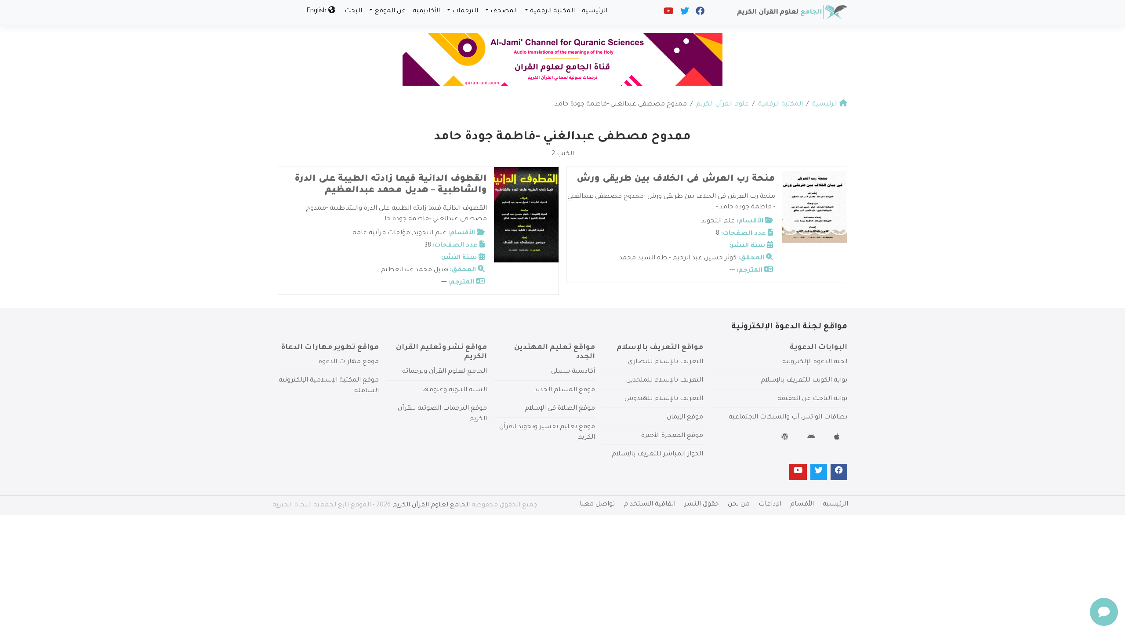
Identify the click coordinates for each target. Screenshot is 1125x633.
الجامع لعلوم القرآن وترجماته (444, 371)
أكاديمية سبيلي (573, 371)
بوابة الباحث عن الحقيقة (812, 399)
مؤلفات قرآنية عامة (381, 233)
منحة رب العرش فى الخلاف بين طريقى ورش (676, 179)
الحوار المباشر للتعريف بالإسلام (657, 454)
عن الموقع (390, 11)
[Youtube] (668, 13)
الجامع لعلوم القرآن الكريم (431, 505)
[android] (812, 438)
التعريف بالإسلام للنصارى (665, 362)
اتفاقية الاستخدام (649, 504)
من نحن (739, 504)
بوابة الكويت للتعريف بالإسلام (804, 380)
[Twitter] (684, 13)
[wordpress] (786, 438)
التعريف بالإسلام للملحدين (664, 380)
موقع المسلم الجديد (564, 390)
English (317, 11)
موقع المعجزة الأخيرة (672, 436)
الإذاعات (769, 504)
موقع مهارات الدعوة (349, 362)
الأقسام (802, 504)
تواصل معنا (597, 504)
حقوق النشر (701, 504)
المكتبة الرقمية (552, 11)
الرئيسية (594, 11)
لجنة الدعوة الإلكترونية (814, 362)
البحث (353, 11)
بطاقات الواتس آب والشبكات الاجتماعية (788, 417)
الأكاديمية (426, 11)
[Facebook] (699, 13)
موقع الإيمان (685, 417)
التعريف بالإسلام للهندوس (663, 399)
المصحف (504, 11)
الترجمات (465, 11)
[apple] (837, 438)
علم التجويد (718, 221)
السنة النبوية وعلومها (454, 390)
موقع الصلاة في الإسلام (560, 408)
